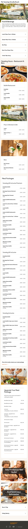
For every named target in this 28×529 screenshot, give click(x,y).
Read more (4, 364)
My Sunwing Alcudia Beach (10, 2)
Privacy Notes (20, 526)
